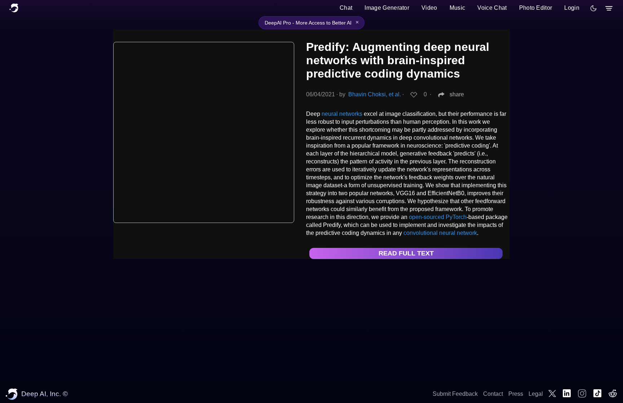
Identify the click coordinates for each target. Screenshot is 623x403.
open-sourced (426, 217)
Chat (346, 8)
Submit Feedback (455, 394)
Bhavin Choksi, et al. (374, 94)
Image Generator (386, 8)
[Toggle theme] (593, 8)
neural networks (342, 114)
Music (457, 8)
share (457, 94)
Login (571, 8)
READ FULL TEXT (406, 253)
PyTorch (456, 217)
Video (429, 8)
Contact (493, 394)
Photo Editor (535, 8)
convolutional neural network (440, 233)
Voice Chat (492, 8)
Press (515, 394)
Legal (536, 394)
